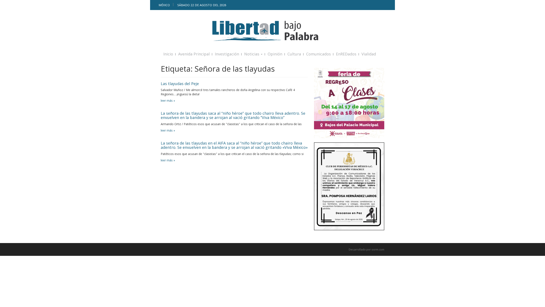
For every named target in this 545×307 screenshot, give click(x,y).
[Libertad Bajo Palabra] (272, 30)
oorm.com (377, 249)
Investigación (227, 53)
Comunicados (318, 53)
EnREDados (346, 53)
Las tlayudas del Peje (180, 83)
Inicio (168, 53)
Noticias (252, 53)
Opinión (275, 53)
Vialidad (368, 53)
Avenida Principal (194, 53)
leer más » (168, 100)
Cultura (294, 53)
